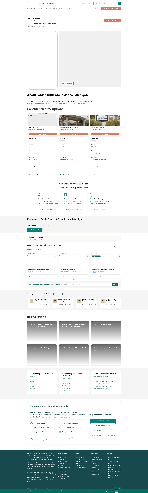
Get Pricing (43, 134)
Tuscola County (66, 383)
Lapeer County (66, 378)
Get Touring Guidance (99, 210)
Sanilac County (66, 381)
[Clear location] (111, 284)
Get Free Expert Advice (48, 210)
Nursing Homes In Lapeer (101, 376)
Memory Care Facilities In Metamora (103, 381)
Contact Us (95, 474)
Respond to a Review (103, 425)
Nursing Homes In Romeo (101, 388)
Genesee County (66, 390)
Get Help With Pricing (113, 21)
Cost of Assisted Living (102, 324)
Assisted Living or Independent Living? (105, 349)
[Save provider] (119, 14)
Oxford (31, 384)
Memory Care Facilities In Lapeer (102, 379)
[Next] (119, 246)
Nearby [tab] (29, 249)
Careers (94, 472)
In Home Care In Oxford (100, 384)
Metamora (32, 381)
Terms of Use (42, 479)
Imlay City (32, 376)
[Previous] (114, 246)
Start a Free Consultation (111, 8)
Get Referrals (80, 465)
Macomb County (66, 385)
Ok (116, 491)
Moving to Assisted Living (39, 348)
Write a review (36, 230)
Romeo (32, 386)
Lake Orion (32, 388)
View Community (33, 174)
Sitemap (62, 470)
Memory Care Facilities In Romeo (103, 386)
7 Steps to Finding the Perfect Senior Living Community (41, 325)
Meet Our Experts (97, 459)
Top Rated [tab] (37, 249)
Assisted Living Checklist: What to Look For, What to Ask (73, 325)
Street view (68, 83)
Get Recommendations (74, 210)
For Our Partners (81, 467)
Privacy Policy (64, 474)
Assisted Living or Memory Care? (74, 348)
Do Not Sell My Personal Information (64, 478)
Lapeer (31, 379)
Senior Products (65, 467)
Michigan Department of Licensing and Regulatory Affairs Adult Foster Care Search (56, 104)
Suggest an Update (103, 421)
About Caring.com (97, 457)
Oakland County (66, 388)
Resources (63, 465)
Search (115, 284)
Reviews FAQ (96, 470)
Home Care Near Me (114, 469)
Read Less (57, 293)
